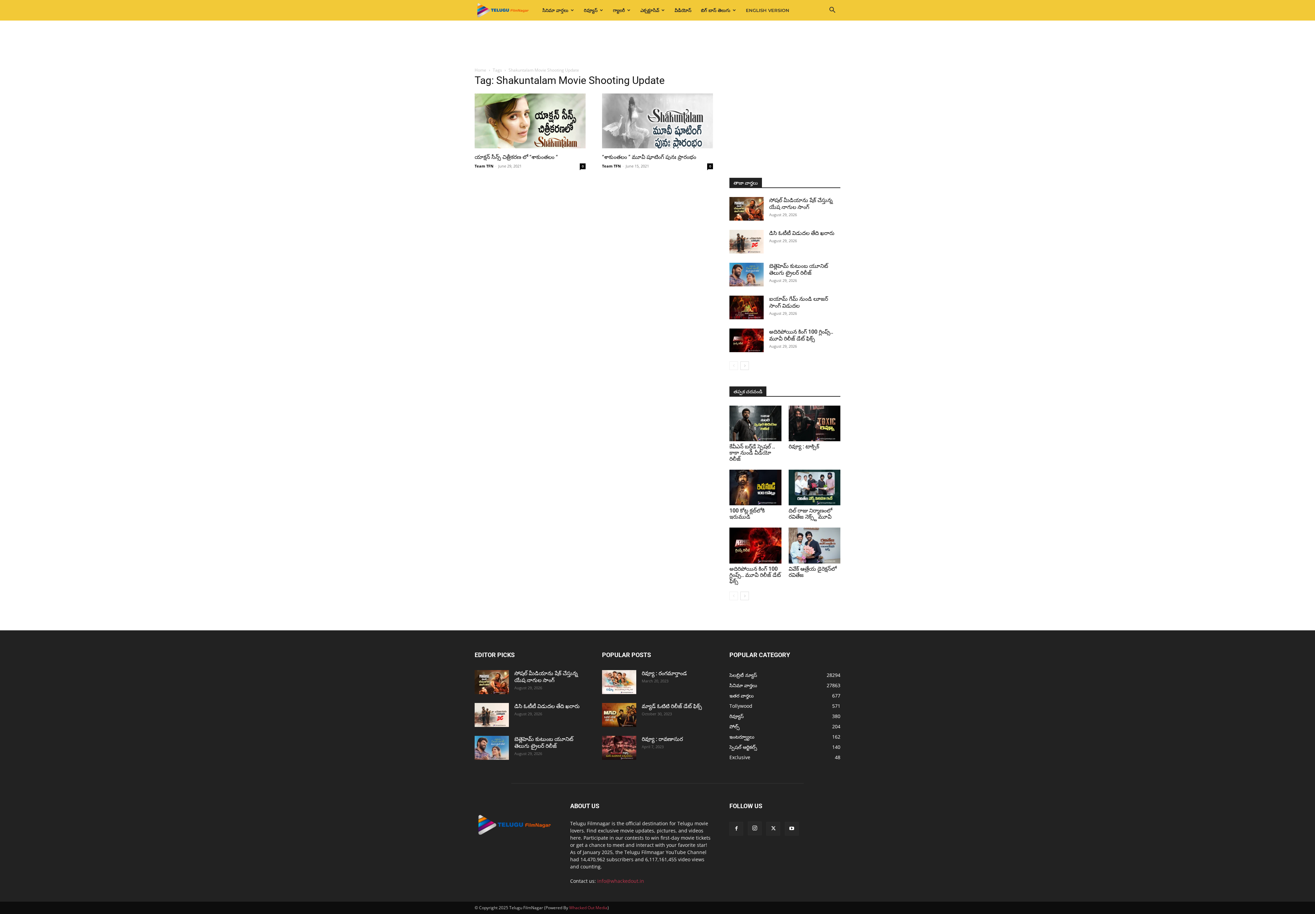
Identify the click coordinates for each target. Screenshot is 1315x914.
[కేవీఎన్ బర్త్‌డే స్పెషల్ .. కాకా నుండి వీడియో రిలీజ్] (755, 423)
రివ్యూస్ (591, 10)
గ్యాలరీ (619, 10)
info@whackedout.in (620, 881)
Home (480, 70)
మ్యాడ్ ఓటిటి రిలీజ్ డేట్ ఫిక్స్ (672, 706)
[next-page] (744, 365)
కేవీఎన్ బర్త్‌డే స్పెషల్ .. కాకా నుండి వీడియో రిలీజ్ (752, 452)
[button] (832, 11)
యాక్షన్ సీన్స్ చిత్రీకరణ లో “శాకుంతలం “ (516, 157)
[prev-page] (733, 365)
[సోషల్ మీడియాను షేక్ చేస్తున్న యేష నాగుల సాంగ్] (746, 209)
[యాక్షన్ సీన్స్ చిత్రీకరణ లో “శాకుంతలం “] (530, 121)
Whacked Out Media (588, 908)
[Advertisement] (657, 44)
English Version (767, 10)
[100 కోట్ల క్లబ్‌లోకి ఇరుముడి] (755, 487)
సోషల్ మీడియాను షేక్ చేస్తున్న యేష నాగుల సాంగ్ (801, 203)
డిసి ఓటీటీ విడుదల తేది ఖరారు (802, 233)
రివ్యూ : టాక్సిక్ (804, 446)
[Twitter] (773, 829)
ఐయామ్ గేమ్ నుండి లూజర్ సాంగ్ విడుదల (798, 302)
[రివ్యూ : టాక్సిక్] (815, 423)
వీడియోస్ (683, 10)
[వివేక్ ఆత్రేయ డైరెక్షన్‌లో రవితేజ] (815, 545)
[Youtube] (792, 829)
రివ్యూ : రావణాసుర (662, 739)
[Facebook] (736, 829)
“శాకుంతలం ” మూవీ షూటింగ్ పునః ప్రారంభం (649, 157)
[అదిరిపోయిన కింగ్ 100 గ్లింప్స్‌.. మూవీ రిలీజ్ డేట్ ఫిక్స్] (746, 340)
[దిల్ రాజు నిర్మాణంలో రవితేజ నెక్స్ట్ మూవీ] (815, 487)
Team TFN (484, 166)
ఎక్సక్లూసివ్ (649, 10)
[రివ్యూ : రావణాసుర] (619, 748)
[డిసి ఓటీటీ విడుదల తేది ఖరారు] (746, 242)
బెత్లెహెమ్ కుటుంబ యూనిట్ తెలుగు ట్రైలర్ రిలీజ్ (798, 269)
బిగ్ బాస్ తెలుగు (715, 10)
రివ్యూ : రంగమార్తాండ (664, 673)
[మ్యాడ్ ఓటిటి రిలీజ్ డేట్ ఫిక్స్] (619, 715)
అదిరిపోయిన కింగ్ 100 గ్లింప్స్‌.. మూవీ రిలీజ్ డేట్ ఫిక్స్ (801, 335)
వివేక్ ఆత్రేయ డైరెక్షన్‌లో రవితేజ (813, 572)
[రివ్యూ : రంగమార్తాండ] (619, 682)
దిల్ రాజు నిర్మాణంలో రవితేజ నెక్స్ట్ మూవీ (810, 513)
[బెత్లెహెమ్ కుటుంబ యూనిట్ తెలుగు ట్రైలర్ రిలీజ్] (746, 274)
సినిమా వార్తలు (555, 10)
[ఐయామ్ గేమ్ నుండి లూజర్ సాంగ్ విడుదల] (746, 307)
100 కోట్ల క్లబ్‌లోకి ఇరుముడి (747, 513)
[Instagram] (755, 828)
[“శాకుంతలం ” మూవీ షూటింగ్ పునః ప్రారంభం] (657, 121)
